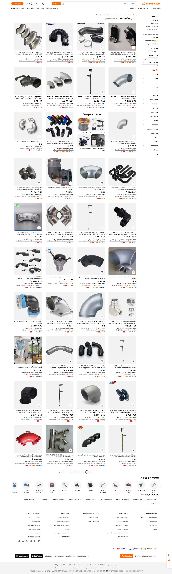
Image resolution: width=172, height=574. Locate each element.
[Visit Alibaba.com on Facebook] (39, 541)
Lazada (86, 565)
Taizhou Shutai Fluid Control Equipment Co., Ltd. (59, 241)
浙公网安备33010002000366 (118, 571)
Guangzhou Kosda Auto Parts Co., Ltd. (93, 285)
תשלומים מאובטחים (122, 518)
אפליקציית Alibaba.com (52, 556)
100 (63, 472)
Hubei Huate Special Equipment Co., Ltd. (123, 285)
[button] (63, 3)
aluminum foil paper (121, 499)
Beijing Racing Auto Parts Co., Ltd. (126, 419)
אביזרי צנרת (116, 15)
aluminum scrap (137, 499)
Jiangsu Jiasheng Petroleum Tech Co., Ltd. (60, 283)
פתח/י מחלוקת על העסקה (61, 525)
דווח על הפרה (65, 537)
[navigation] (149, 244)
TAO (101, 565)
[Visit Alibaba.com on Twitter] (31, 541)
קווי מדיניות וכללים (122, 537)
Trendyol (107, 565)
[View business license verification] (104, 571)
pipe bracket (43, 499)
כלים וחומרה (126, 15)
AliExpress (57, 565)
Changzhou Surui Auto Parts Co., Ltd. (125, 61)
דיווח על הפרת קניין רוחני (62, 533)
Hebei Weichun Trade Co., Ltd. (95, 330)
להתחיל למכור (36, 521)
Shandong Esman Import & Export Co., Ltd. (92, 419)
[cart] (36, 4)
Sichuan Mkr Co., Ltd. (129, 374)
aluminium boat (151, 499)
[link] (169, 555)
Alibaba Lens (146, 556)
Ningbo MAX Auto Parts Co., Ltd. (32, 105)
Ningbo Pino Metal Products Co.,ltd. (125, 196)
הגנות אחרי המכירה (122, 529)
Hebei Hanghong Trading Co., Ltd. (31, 419)
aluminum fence (90, 499)
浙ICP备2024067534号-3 (137, 571)
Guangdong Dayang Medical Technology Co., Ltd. (91, 241)
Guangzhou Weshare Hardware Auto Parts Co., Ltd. (59, 61)
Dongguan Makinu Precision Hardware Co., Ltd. (59, 330)
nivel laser (153, 504)
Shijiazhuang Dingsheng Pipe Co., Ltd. (30, 61)
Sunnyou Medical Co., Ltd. (128, 463)
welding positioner (29, 499)
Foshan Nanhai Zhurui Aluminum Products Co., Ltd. (28, 241)
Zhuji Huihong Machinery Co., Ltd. (126, 330)
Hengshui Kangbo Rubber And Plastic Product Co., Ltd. (91, 374)
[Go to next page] (59, 472)
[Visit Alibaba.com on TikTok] (19, 541)
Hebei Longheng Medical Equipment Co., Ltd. (91, 105)
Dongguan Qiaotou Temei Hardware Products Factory (122, 241)
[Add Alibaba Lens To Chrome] (126, 556)
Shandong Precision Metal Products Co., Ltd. (91, 196)
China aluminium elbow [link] (103, 15)
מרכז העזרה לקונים (63, 518)
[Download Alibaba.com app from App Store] (37, 556)
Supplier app (81, 556)
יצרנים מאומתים (94, 518)
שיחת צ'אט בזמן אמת (63, 521)
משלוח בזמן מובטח (122, 525)
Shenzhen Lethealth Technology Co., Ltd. (60, 419)
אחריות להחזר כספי (122, 521)
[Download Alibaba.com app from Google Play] (22, 556)
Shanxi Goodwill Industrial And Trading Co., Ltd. (91, 463)
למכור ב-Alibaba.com (34, 518)
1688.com (66, 565)
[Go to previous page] (91, 472)
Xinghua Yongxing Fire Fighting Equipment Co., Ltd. (28, 463)
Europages (115, 565)
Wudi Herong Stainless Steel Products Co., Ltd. (59, 196)
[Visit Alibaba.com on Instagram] (27, 541)
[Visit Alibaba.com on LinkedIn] (35, 541)
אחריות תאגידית (152, 525)
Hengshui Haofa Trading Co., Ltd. (63, 150)
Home (135, 15)
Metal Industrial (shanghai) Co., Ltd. (125, 150)
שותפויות (37, 533)
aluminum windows (58, 499)
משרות (155, 529)
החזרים (67, 529)
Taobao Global (94, 565)
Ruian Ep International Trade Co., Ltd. (93, 61)
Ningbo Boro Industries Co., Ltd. (32, 330)
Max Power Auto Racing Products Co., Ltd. (29, 285)
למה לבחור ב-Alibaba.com (149, 518)
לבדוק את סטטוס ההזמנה (32, 525)
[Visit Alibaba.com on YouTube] (23, 541)
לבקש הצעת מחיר (93, 521)
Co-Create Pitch (152, 521)
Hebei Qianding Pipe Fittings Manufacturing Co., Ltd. (28, 196)
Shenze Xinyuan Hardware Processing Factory (59, 374)
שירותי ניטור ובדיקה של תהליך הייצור (117, 533)
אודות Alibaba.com (151, 513)
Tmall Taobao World (76, 565)
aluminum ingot (105, 499)
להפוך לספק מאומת (34, 529)
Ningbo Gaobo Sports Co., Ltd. (32, 374)
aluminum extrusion (75, 499)
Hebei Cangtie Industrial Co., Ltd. (126, 105)
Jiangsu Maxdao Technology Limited (31, 148)
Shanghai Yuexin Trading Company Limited (60, 463)
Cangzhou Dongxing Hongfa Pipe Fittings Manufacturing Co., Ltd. (59, 105)
